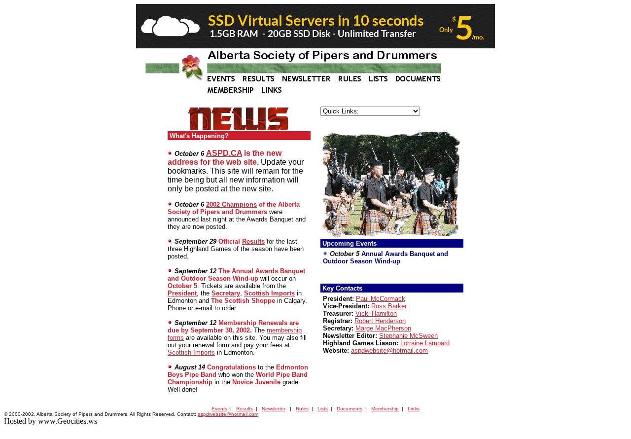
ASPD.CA (224, 153)
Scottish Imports (269, 293)
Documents (349, 408)
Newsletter (273, 408)
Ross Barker (389, 306)
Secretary (225, 293)
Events (219, 408)
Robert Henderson (380, 321)
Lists (322, 408)
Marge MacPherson (383, 328)
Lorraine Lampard (425, 343)
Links (414, 408)
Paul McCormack (380, 298)
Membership (385, 408)
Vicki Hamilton (376, 313)
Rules (302, 408)
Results (253, 241)
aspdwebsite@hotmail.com (389, 350)
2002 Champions (231, 204)
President (182, 293)
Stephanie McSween (408, 335)
